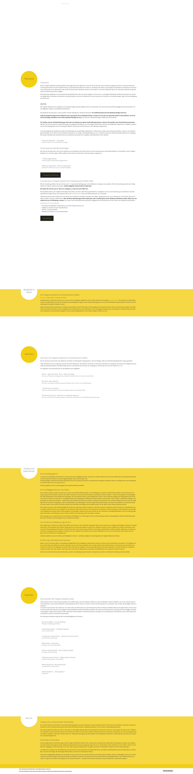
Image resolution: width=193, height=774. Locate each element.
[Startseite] (5, 1)
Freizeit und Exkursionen (42, 3)
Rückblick (120, 366)
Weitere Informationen (78, 771)
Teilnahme (14, 3)
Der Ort (58, 3)
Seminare (32, 3)
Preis (70, 184)
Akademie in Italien (23, 3)
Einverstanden (168, 771)
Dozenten (52, 3)
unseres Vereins (113, 300)
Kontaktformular (76, 193)
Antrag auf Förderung (50, 175)
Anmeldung (47, 218)
